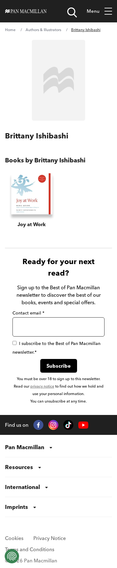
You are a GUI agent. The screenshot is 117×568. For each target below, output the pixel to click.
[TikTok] (68, 425)
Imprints (16, 506)
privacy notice (42, 386)
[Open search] (72, 12)
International (22, 487)
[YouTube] (83, 425)
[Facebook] (38, 425)
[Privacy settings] (12, 556)
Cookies (14, 538)
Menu (93, 11)
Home (10, 29)
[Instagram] (53, 425)
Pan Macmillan (24, 447)
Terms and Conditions (29, 549)
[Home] (26, 11)
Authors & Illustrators (43, 29)
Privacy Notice (49, 538)
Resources (19, 467)
